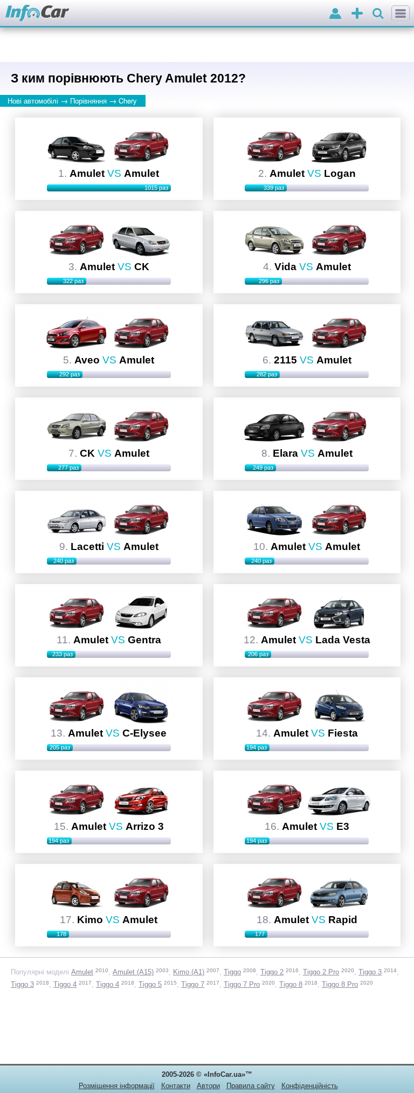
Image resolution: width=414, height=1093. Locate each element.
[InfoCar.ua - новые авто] (37, 14)
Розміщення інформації (117, 1086)
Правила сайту (250, 1086)
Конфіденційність (309, 1086)
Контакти (175, 1086)
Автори (208, 1086)
